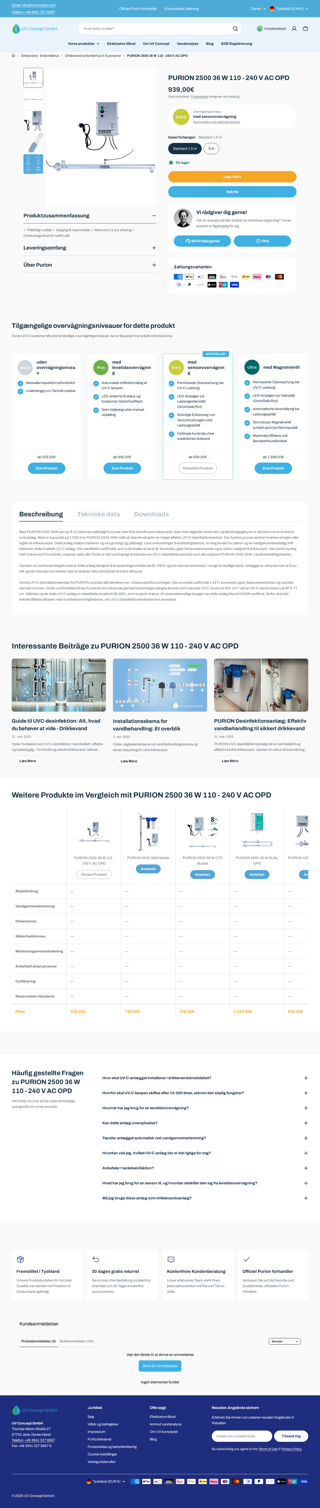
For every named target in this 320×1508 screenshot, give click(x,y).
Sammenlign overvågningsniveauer (216, 122)
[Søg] (235, 28)
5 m (211, 148)
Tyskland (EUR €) (290, 9)
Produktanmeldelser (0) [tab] (38, 1341)
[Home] (13, 56)
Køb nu (232, 192)
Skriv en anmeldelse (160, 1366)
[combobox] (160, 28)
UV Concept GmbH (39, 1496)
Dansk (256, 9)
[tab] (41, 516)
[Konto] (294, 28)
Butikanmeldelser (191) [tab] (77, 1341)
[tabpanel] (160, 565)
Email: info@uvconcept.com (34, 5)
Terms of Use (268, 1449)
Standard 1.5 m (185, 148)
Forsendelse (199, 96)
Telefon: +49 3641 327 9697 (33, 12)
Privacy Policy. (291, 1449)
